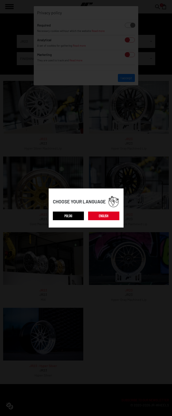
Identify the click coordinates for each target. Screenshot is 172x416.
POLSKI (68, 216)
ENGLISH (103, 216)
